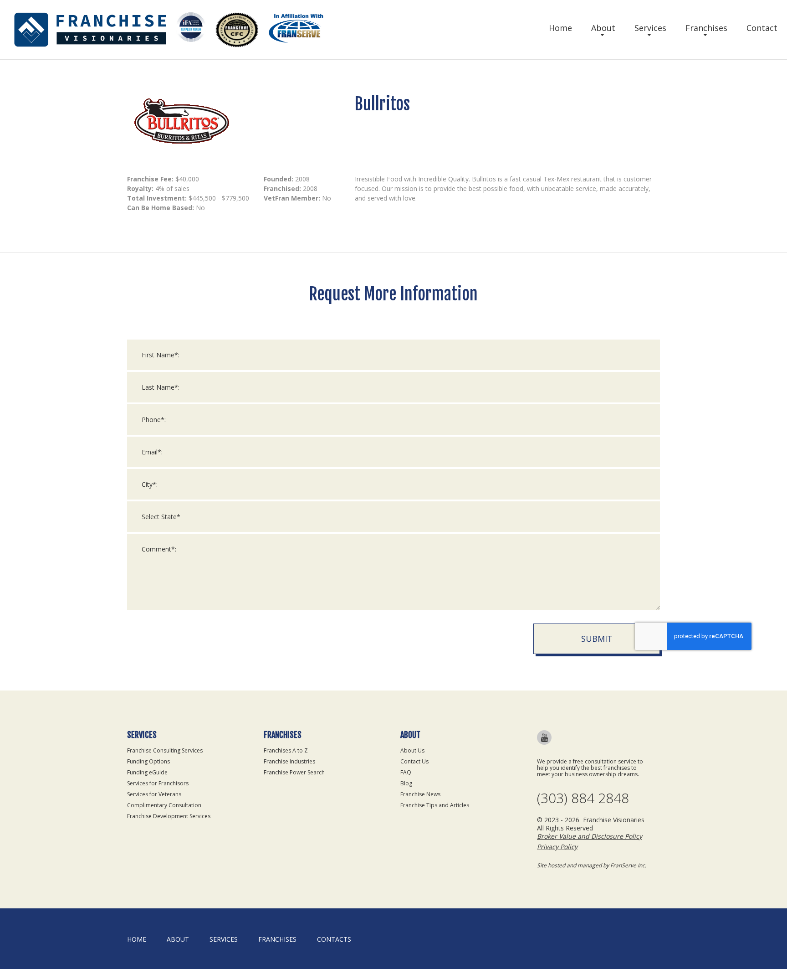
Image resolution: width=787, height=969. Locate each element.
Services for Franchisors (158, 783)
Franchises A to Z (286, 750)
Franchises (706, 27)
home (136, 939)
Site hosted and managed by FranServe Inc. (591, 865)
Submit (597, 638)
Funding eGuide (147, 772)
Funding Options (148, 761)
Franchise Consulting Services (165, 750)
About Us (412, 750)
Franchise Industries (289, 761)
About (603, 27)
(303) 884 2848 (583, 798)
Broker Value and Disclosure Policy (589, 836)
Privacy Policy (557, 846)
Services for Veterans (154, 794)
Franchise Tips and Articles (434, 805)
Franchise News (420, 794)
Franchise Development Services (168, 816)
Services (650, 27)
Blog (406, 783)
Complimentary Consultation (164, 805)
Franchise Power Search (294, 772)
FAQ (405, 772)
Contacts (334, 939)
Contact (761, 27)
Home (560, 27)
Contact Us (414, 761)
